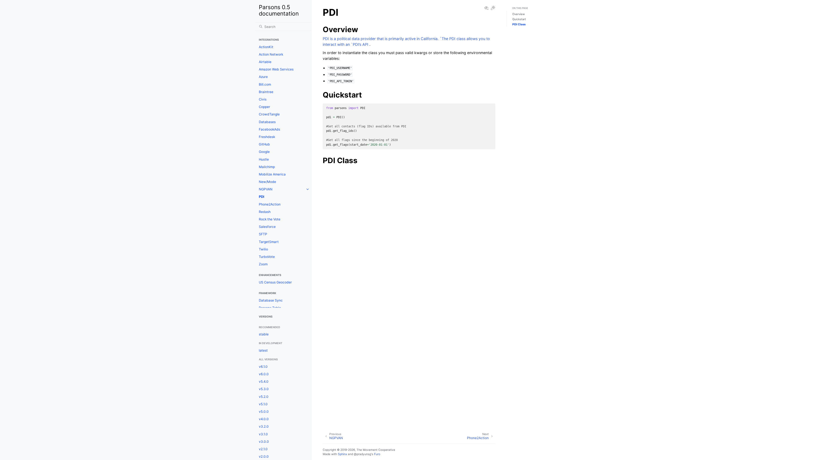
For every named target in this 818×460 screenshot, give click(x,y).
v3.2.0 (264, 426)
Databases (267, 122)
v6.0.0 (264, 374)
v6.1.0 (263, 367)
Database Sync (271, 300)
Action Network (271, 54)
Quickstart (519, 19)
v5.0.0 (264, 412)
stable (264, 334)
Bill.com (265, 84)
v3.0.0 (264, 442)
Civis (262, 99)
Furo (377, 454)
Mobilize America (272, 174)
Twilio (263, 249)
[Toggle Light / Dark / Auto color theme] (493, 8)
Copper (264, 107)
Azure (263, 77)
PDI (261, 197)
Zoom (263, 264)
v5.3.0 (264, 389)
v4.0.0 (264, 419)
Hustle (264, 159)
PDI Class (519, 24)
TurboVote (267, 257)
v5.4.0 (263, 382)
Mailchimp (267, 167)
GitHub (264, 144)
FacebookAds (269, 129)
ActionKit (266, 47)
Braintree (266, 92)
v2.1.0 (263, 449)
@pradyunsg (362, 454)
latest (263, 350)
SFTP (263, 234)
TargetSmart (269, 242)
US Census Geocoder (275, 282)
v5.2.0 (263, 397)
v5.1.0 (263, 404)
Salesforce (267, 227)
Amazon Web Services (276, 69)
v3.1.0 (263, 434)
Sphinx (342, 454)
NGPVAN (265, 189)
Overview (518, 14)
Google (264, 152)
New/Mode (267, 182)
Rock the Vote (269, 219)
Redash (265, 212)
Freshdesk (267, 137)
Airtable (265, 62)
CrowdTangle (269, 114)
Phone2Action (270, 204)
